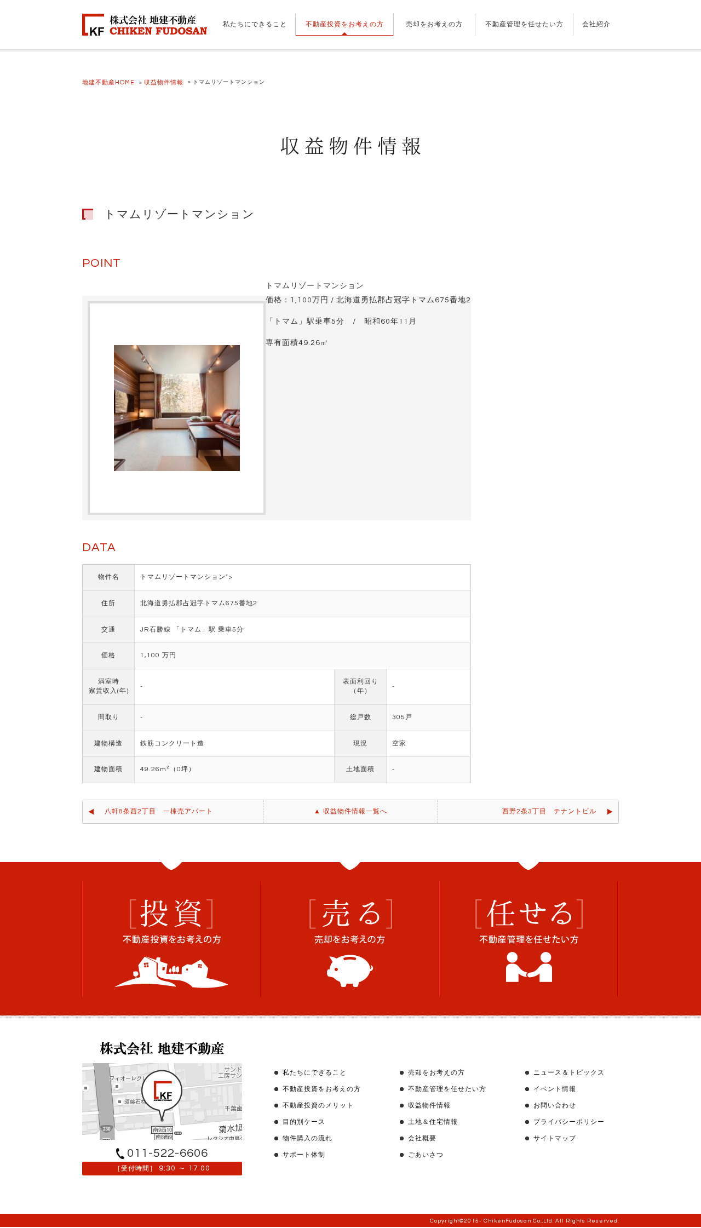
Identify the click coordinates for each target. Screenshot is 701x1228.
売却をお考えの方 (434, 24)
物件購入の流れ (307, 1138)
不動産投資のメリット (318, 1105)
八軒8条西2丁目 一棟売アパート (159, 811)
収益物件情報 (163, 82)
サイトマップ (554, 1138)
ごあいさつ (426, 1154)
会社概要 (422, 1138)
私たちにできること (255, 24)
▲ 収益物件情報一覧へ (350, 811)
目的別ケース (304, 1122)
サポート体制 (304, 1154)
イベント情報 (554, 1089)
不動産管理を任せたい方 (524, 24)
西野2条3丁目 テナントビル (549, 811)
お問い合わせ (554, 1105)
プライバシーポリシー (569, 1122)
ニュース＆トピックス (569, 1072)
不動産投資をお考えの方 (345, 24)
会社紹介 (596, 24)
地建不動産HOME (108, 82)
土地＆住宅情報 (433, 1122)
